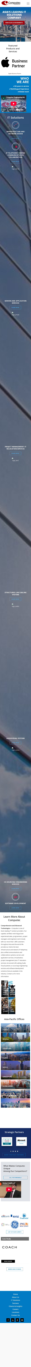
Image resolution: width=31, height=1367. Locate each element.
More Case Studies (14, 1269)
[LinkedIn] (12, 1320)
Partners (15, 1303)
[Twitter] (17, 1320)
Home (15, 1294)
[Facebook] (8, 1320)
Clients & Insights (15, 1306)
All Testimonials (15, 1177)
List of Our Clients (14, 1232)
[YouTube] (22, 1320)
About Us (15, 1297)
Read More (8, 1259)
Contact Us (15, 1315)
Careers (15, 1309)
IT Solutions (15, 1300)
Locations (15, 1312)
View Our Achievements (14, 23)
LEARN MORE (15, 138)
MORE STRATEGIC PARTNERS (14, 1155)
